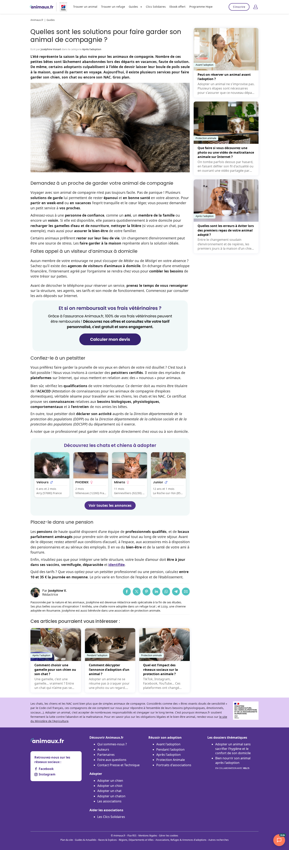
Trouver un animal (85, 6)
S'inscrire (239, 7)
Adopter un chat (109, 791)
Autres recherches (218, 840)
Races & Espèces (107, 840)
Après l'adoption (91, 49)
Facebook (46, 769)
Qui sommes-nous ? (112, 744)
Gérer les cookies (168, 835)
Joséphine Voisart (51, 49)
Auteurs (103, 749)
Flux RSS (131, 835)
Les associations (109, 801)
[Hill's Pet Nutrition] (61, 6)
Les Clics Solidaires (111, 817)
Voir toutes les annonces (110, 505)
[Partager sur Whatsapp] (166, 591)
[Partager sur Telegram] (176, 591)
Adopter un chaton (111, 796)
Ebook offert (177, 6)
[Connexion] (255, 7)
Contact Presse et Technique (118, 765)
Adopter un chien (110, 780)
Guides (133, 6)
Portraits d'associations (173, 765)
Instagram (47, 774)
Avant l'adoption (168, 744)
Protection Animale (170, 760)
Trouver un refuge (113, 6)
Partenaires (106, 754)
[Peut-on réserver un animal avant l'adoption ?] (226, 62)
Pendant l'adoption (170, 749)
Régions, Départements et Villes (136, 840)
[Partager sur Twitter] (137, 591)
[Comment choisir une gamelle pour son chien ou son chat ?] (55, 660)
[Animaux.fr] (41, 6)
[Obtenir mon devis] (110, 349)
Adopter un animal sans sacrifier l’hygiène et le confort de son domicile (233, 748)
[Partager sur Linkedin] (156, 591)
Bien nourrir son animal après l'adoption (232, 763)
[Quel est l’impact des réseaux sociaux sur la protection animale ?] (164, 660)
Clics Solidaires (156, 6)
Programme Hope (201, 6)
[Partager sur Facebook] (127, 591)
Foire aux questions (111, 760)
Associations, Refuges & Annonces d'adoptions (181, 840)
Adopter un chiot (109, 786)
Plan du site (66, 840)
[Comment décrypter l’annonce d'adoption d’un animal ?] (110, 660)
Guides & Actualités (85, 840)
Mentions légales (147, 835)
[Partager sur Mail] (186, 591)
